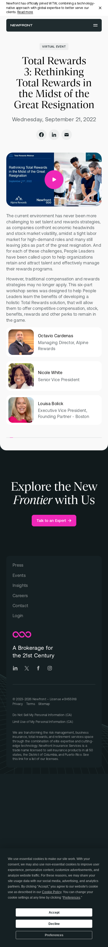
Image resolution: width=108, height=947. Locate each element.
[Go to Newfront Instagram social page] (49, 668)
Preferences (54, 935)
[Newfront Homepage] (21, 25)
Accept (54, 912)
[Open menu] (95, 25)
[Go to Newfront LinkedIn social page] (15, 668)
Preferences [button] (71, 897)
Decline (54, 924)
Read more (25, 12)
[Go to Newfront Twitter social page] (26, 668)
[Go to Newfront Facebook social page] (38, 668)
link (21, 759)
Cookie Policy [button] (51, 892)
